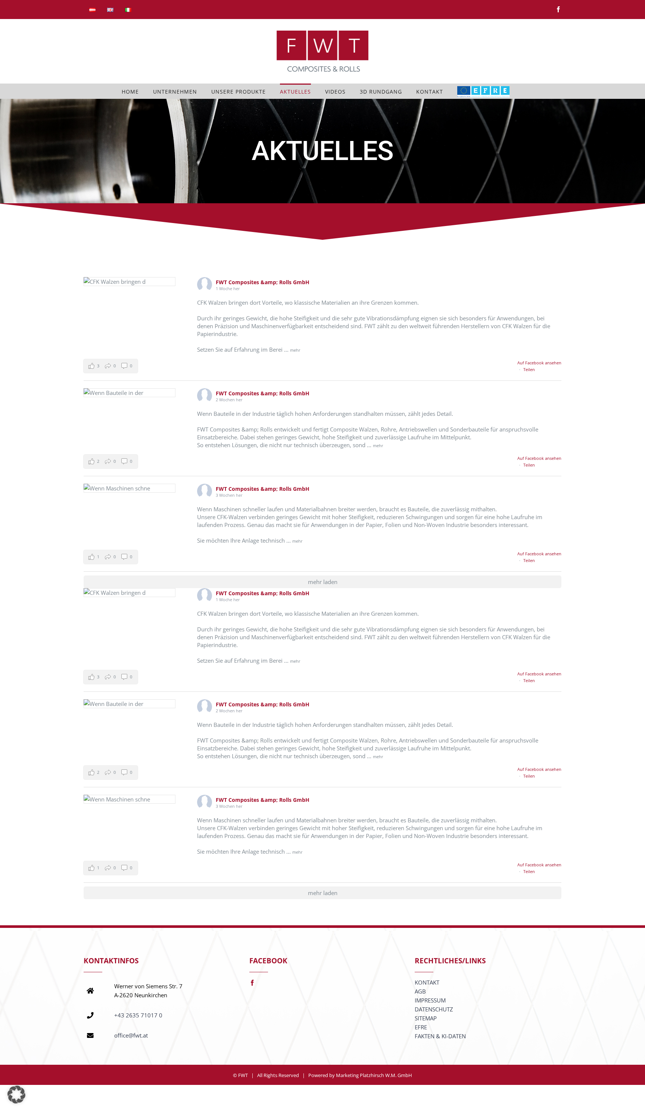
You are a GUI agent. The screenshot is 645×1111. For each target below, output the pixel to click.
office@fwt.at (131, 1035)
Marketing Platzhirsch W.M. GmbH (374, 1075)
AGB (420, 991)
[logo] (483, 91)
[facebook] (252, 983)
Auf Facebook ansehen (539, 362)
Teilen (529, 369)
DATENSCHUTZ (434, 1009)
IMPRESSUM (430, 1000)
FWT (243, 1075)
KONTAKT (427, 982)
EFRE (421, 1027)
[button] (111, 366)
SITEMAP (426, 1018)
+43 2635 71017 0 (138, 1015)
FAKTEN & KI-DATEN (440, 1036)
